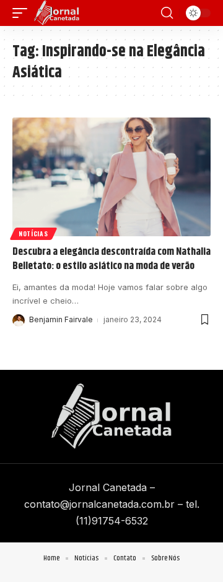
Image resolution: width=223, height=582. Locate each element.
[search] (167, 13)
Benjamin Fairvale (61, 319)
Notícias (33, 233)
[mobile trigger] (22, 13)
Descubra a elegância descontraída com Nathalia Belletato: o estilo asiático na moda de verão (111, 259)
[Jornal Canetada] (56, 13)
